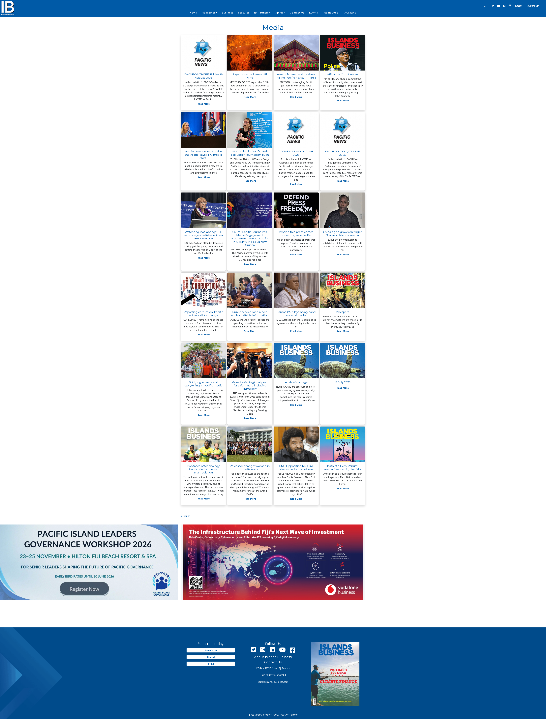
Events (313, 12)
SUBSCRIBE (533, 6)
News (193, 12)
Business (227, 12)
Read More (203, 103)
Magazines (208, 12)
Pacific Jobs (330, 12)
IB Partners (261, 12)
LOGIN (519, 6)
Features (244, 12)
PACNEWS (349, 12)
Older (185, 516)
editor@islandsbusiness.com (273, 681)
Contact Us (297, 12)
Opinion (280, 12)
